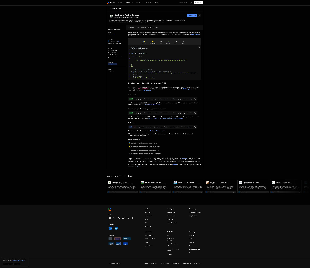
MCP (146, 223)
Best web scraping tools (172, 244)
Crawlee (147, 226)
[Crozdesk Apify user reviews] (125, 243)
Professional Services (195, 212)
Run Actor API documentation (152, 104)
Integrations (148, 216)
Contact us (192, 238)
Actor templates (171, 216)
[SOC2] (116, 228)
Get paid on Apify (172, 223)
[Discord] (128, 218)
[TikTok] (132, 218)
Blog (190, 245)
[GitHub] (119, 218)
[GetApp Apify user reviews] (110, 238)
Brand (190, 253)
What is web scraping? (170, 239)
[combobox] (199, 15)
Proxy (146, 219)
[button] (151, 209)
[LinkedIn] (109, 218)
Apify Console (140, 166)
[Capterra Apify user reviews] (127, 238)
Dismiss (17, 264)
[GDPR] (110, 228)
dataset (175, 164)
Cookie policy (176, 263)
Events (191, 242)
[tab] (131, 27)
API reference (147, 90)
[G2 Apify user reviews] (111, 243)
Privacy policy (165, 263)
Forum (146, 242)
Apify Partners (193, 216)
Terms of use (154, 263)
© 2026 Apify (198, 263)
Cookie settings (187, 263)
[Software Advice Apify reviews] (117, 238)
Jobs (194, 249)
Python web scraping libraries (173, 249)
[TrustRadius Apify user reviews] (118, 243)
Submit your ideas (150, 238)
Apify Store (148, 212)
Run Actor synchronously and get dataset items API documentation (165, 118)
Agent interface (149, 245)
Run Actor (184, 158)
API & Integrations (195, 34)
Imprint (146, 263)
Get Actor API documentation (157, 131)
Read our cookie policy (18, 260)
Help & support (149, 235)
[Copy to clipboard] (199, 47)
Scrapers (169, 254)
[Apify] (111, 3)
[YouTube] (123, 218)
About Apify (192, 235)
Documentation (171, 212)
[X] (114, 218)
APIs (168, 235)
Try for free (192, 15)
